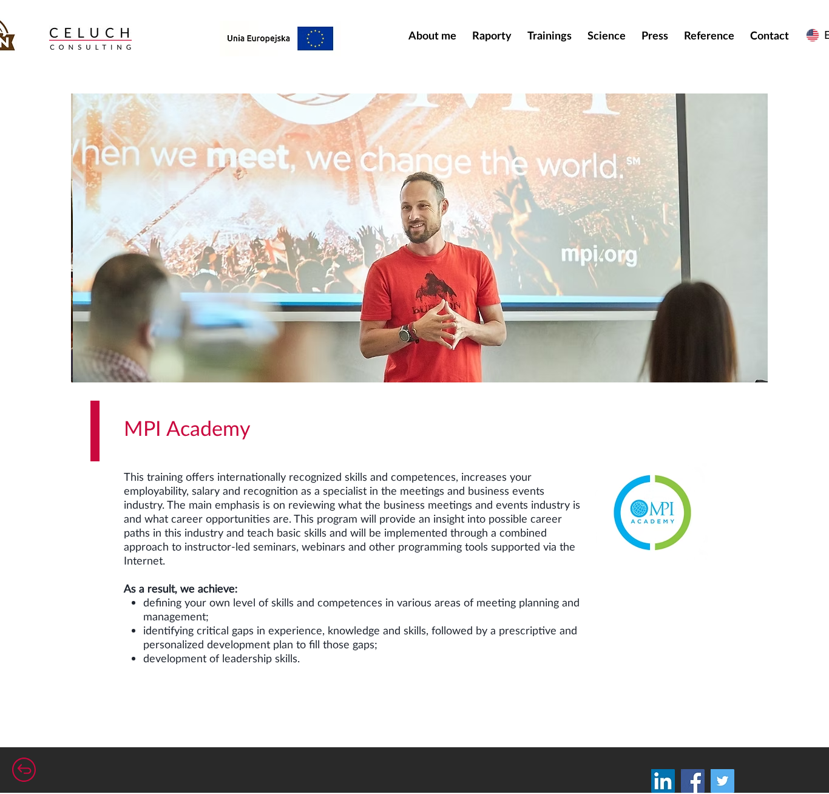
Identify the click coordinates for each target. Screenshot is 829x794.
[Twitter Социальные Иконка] (722, 781)
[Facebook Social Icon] (693, 781)
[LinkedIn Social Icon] (663, 781)
